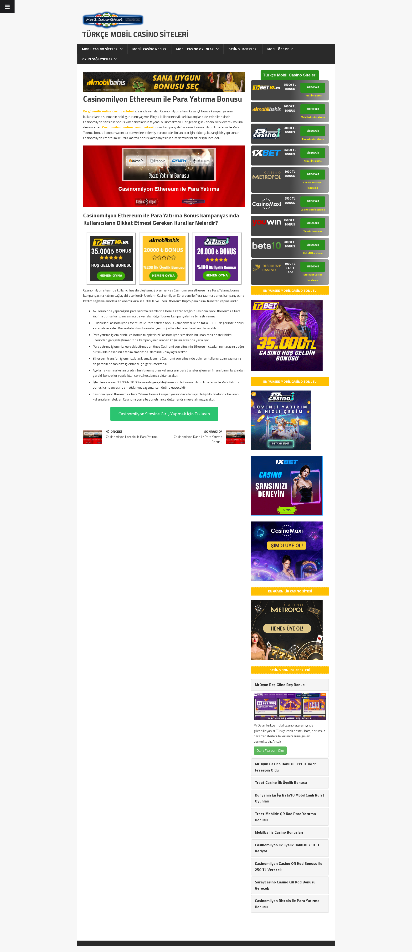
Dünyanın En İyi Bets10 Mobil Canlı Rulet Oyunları (289, 798)
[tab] (290, 90)
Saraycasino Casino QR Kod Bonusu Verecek (285, 885)
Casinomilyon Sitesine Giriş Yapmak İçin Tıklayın (164, 413)
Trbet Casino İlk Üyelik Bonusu (281, 782)
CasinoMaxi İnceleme (313, 209)
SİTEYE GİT (312, 87)
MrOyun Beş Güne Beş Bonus (279, 684)
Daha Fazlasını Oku (270, 750)
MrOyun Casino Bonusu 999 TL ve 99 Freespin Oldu (286, 767)
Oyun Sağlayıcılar (97, 58)
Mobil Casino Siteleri (100, 48)
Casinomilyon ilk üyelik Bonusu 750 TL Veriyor (287, 848)
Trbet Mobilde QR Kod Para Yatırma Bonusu (285, 817)
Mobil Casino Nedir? (149, 48)
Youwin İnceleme (313, 231)
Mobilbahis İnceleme (313, 117)
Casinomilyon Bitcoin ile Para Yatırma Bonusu (287, 904)
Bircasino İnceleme (313, 139)
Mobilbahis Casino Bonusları (279, 832)
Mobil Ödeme (278, 48)
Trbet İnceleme (313, 95)
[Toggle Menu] (7, 6)
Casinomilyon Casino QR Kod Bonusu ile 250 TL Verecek (288, 866)
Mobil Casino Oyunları (195, 48)
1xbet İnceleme (313, 161)
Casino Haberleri (243, 48)
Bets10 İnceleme (313, 253)
